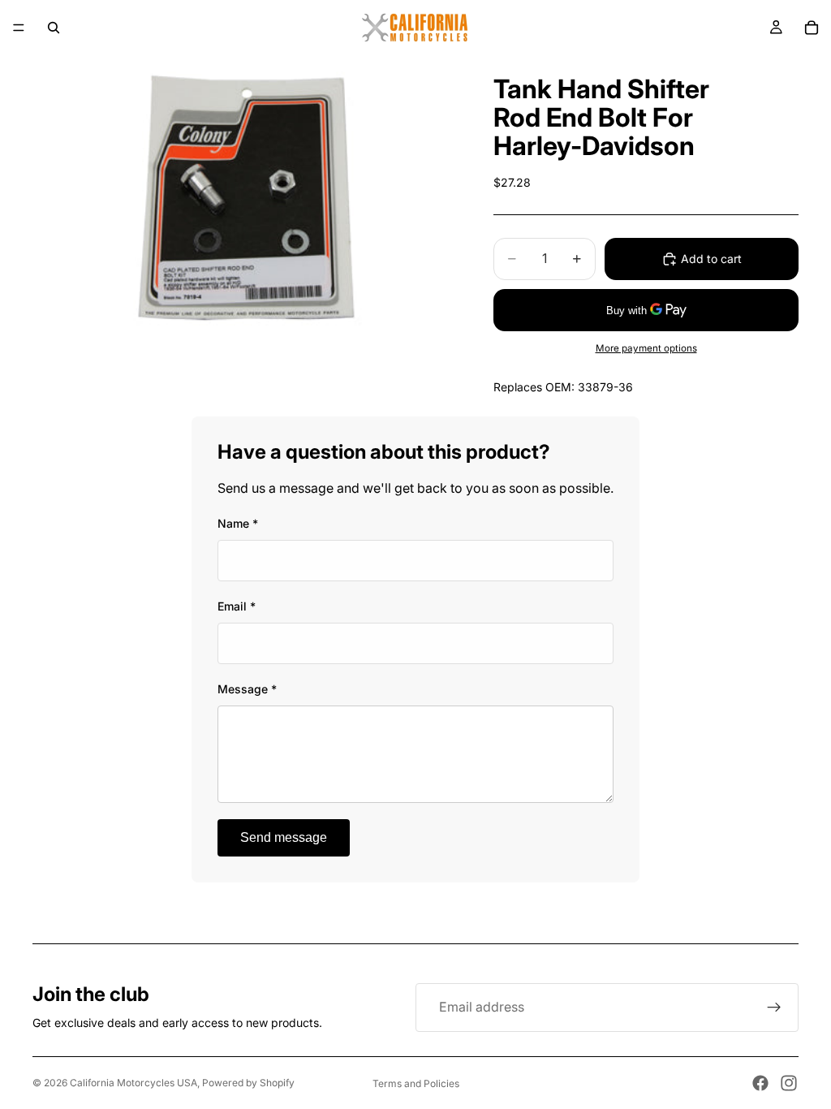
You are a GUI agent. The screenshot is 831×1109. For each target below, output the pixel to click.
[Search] (53, 27)
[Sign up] (774, 1007)
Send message (283, 837)
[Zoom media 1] (243, 196)
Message (247, 689)
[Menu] (18, 27)
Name (237, 523)
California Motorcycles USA (133, 1083)
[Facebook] (760, 1083)
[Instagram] (789, 1083)
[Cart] (811, 27)
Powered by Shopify (248, 1083)
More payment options (646, 348)
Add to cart (711, 258)
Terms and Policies (415, 1083)
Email (236, 606)
